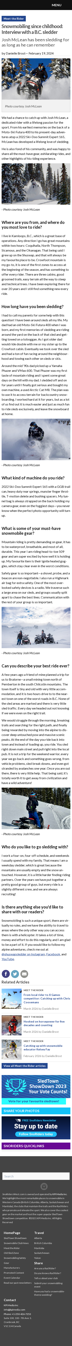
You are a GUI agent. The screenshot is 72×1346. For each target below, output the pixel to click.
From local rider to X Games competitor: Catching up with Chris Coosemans (47, 998)
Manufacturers (12, 1267)
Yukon (37, 1257)
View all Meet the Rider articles (25, 1065)
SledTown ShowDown (15, 1238)
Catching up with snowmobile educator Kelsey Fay (43, 1047)
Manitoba (39, 1248)
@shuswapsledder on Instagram (23, 954)
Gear (6, 1262)
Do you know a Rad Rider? (47, 1273)
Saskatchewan (41, 1252)
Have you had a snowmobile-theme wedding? (49, 1293)
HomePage (12, 1233)
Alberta (38, 1238)
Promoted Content (14, 1272)
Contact (10, 1300)
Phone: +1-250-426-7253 (17, 1314)
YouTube (8, 959)
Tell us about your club (46, 1278)
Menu (67, 5)
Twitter (36, 1186)
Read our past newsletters (18, 1282)
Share (38, 1263)
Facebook (53, 954)
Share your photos (21, 1111)
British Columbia (43, 1243)
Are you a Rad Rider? (45, 1268)
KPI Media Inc (59, 1194)
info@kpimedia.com (14, 1309)
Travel (39, 1233)
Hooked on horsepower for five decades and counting (44, 1023)
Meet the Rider (14, 18)
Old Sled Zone (11, 1252)
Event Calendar (12, 1277)
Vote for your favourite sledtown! (33, 1101)
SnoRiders (19, 5)
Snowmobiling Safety (15, 1257)
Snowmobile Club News (16, 1243)
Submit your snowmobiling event (48, 1285)
